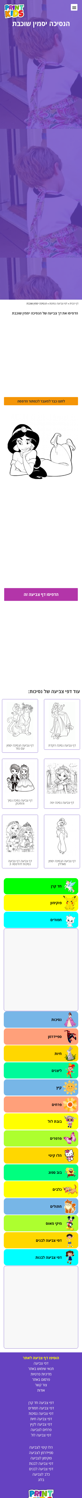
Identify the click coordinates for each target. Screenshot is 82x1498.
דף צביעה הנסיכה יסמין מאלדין (62, 862)
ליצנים (57, 1070)
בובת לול (55, 1121)
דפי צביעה (41, 1363)
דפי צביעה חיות (41, 1418)
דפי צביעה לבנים (49, 1240)
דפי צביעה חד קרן (41, 1402)
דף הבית (74, 303)
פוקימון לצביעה (41, 1458)
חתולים (56, 1206)
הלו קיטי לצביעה (41, 1447)
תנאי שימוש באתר (41, 1368)
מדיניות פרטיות (41, 1374)
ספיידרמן (55, 1036)
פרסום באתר (41, 1379)
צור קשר (41, 1384)
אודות (41, 1390)
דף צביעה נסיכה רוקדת (62, 745)
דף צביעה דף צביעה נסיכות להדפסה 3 (20, 862)
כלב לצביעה (41, 1474)
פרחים (57, 1104)
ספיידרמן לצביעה (41, 1452)
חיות (58, 1053)
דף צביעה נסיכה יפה (62, 803)
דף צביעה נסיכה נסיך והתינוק (20, 801)
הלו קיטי (55, 1155)
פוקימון (56, 902)
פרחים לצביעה (41, 1429)
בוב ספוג (55, 1172)
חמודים (56, 919)
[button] (74, 7)
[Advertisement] (41, 970)
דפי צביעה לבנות (48, 1257)
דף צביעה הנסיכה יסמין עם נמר (20, 746)
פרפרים (56, 1138)
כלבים (57, 1189)
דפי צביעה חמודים (41, 1408)
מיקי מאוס (54, 1223)
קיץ (59, 1087)
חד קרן (56, 886)
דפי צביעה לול (41, 1435)
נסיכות (56, 1019)
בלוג (41, 1479)
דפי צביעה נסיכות (58, 303)
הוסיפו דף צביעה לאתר (41, 1357)
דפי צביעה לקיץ (41, 1424)
